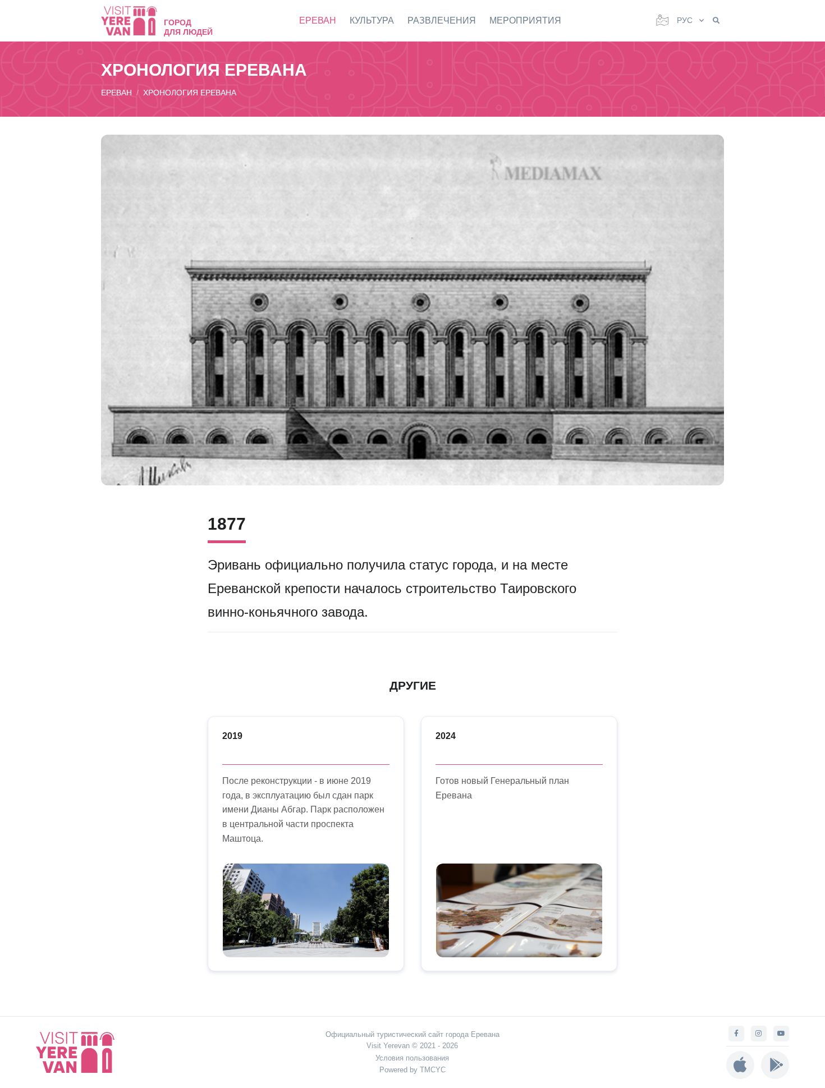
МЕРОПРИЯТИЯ (525, 20)
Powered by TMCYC (412, 1070)
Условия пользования (412, 1058)
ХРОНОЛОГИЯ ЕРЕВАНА (189, 92)
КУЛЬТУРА (372, 20)
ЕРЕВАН (317, 20)
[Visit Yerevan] (134, 20)
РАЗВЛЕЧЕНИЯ (441, 20)
